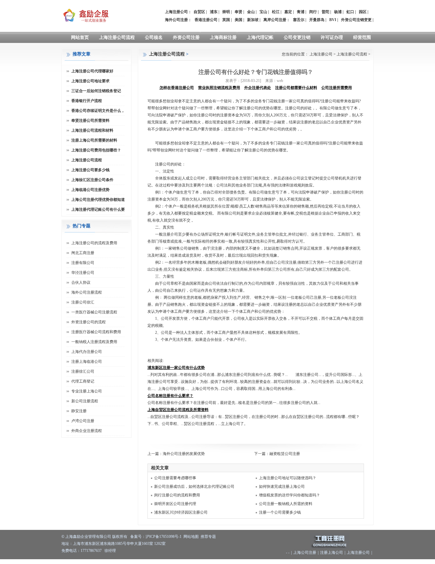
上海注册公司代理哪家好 (92, 71)
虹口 (350, 12)
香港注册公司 (206, 20)
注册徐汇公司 (82, 371)
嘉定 (288, 12)
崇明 (226, 12)
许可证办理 (332, 37)
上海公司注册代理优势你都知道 (98, 199)
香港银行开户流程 (86, 101)
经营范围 (362, 37)
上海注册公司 (321, 54)
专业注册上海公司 (86, 391)
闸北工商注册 (82, 253)
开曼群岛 (316, 20)
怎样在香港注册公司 (177, 87)
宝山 (263, 12)
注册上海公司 (331, 552)
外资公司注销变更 (356, 20)
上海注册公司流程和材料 (92, 130)
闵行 (313, 12)
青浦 (300, 12)
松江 (276, 12)
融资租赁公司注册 (284, 453)
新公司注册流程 (84, 401)
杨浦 (338, 12)
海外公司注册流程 (86, 292)
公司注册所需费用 (336, 87)
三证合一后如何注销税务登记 (96, 91)
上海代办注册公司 (86, 351)
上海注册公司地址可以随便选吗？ (287, 478)
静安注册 (79, 411)
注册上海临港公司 (86, 361)
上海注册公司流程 (117, 37)
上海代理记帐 (260, 37)
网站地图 (191, 536)
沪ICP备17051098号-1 (164, 536)
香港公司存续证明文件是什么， (98, 110)
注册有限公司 (82, 262)
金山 (251, 12)
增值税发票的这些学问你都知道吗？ (289, 495)
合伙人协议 (80, 282)
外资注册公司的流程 (88, 322)
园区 (363, 12)
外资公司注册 (186, 37)
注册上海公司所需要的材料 (94, 140)
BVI (332, 20)
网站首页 (80, 37)
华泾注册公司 (82, 272)
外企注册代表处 (257, 87)
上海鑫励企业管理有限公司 (88, 536)
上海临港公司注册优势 (90, 189)
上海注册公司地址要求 (90, 81)
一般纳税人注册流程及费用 (94, 342)
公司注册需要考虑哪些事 (175, 478)
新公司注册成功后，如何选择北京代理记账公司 (194, 486)
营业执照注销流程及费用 (219, 87)
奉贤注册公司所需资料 (90, 120)
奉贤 (238, 12)
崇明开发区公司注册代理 (175, 504)
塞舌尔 (298, 20)
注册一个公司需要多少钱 (280, 512)
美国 (238, 20)
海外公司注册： (178, 20)
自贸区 (199, 12)
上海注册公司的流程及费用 (94, 243)
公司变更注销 (297, 37)
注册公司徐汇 (82, 302)
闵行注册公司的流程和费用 (177, 495)
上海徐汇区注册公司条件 (92, 180)
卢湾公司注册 (82, 421)
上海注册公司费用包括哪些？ (96, 150)
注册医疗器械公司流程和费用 (96, 332)
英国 (226, 20)
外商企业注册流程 (86, 430)
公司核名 (154, 37)
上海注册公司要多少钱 (90, 170)
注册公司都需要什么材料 (296, 87)
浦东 (214, 12)
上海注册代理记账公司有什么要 (98, 209)
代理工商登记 (82, 381)
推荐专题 (208, 536)
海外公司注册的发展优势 (184, 453)
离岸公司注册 (274, 20)
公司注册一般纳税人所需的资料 (285, 504)
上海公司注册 (304, 552)
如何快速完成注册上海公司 (282, 486)
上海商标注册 (223, 37)
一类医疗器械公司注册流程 (94, 312)
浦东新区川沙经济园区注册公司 (181, 512)
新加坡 (253, 20)
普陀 (325, 12)
